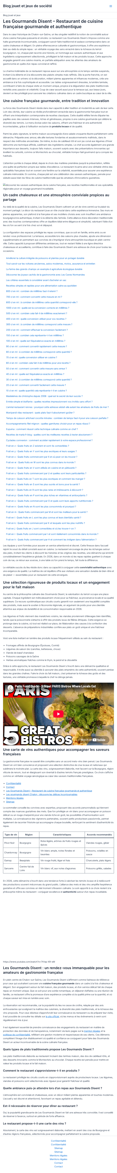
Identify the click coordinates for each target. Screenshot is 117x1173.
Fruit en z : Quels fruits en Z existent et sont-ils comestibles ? (37, 445)
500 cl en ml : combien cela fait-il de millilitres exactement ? (36, 313)
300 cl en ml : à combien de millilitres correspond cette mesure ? (39, 324)
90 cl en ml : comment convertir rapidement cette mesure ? (36, 346)
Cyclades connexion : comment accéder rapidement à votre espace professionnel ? (49, 440)
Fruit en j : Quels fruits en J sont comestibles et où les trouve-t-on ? (41, 528)
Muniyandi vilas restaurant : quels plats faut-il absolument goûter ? (40, 412)
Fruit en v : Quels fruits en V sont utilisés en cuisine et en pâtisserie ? (41, 468)
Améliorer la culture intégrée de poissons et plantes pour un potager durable (45, 258)
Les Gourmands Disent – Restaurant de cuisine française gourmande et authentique (49, 790)
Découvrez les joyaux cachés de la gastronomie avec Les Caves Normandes (45, 274)
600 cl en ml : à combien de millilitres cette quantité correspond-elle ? (41, 302)
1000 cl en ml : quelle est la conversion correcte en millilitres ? (37, 308)
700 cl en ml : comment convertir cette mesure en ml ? (34, 297)
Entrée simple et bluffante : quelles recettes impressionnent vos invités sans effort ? (49, 401)
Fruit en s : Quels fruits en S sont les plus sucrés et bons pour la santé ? (43, 484)
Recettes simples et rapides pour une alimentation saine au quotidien (41, 285)
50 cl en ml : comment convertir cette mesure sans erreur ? (36, 368)
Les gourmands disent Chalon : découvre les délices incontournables (41, 794)
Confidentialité (13, 783)
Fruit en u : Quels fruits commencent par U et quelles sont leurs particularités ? (46, 473)
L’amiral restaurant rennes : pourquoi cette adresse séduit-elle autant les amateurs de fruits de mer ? (57, 407)
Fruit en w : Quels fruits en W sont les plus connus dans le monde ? (40, 462)
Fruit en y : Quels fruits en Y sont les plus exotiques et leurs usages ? (41, 451)
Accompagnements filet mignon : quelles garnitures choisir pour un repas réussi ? (48, 423)
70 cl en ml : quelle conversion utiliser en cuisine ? (31, 357)
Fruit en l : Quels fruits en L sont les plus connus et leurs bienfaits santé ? (43, 517)
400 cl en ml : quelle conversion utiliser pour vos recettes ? (36, 319)
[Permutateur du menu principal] (111, 6)
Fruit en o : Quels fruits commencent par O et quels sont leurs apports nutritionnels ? (49, 501)
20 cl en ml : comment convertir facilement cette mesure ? (36, 385)
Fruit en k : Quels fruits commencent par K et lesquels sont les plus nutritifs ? (45, 523)
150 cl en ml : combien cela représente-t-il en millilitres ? (35, 335)
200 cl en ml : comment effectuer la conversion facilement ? (37, 330)
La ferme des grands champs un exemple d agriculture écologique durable (44, 269)
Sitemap (10, 801)
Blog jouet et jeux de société (27, 6)
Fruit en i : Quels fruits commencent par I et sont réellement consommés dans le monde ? (52, 534)
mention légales (92, 1031)
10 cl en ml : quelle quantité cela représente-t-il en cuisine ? (36, 390)
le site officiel (52, 1016)
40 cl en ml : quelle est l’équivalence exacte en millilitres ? (35, 374)
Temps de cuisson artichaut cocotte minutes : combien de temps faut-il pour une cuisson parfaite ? (57, 418)
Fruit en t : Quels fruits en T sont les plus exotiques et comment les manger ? (45, 479)
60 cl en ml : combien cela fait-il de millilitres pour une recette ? (38, 363)
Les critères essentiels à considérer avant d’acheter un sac (36, 280)
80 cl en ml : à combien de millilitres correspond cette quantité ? (39, 352)
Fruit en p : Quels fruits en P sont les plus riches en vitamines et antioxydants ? (46, 495)
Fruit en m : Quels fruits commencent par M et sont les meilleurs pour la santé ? (46, 512)
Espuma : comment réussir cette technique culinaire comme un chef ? (42, 429)
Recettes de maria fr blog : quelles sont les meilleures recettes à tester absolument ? (49, 434)
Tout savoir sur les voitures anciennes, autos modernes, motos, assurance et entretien (50, 263)
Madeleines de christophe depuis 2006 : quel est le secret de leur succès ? (44, 396)
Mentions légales (15, 798)
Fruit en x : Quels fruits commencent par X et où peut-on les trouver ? (41, 456)
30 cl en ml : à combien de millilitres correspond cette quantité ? (39, 379)
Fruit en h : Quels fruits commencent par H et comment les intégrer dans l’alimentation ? (51, 539)
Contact (10, 787)
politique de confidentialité (16, 1034)
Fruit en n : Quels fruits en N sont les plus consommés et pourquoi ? (41, 506)
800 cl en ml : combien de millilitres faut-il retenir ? (31, 291)
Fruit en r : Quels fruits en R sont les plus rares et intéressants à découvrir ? (44, 490)
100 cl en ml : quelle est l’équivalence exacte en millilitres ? (35, 341)
